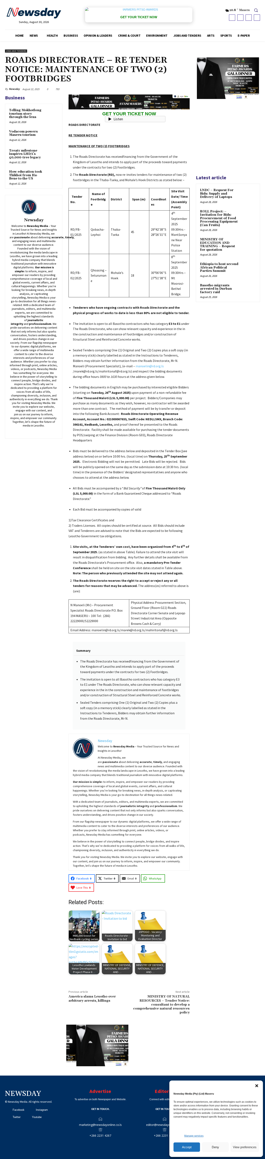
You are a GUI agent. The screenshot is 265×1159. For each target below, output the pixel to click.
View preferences (245, 1147)
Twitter (16, 1117)
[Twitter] (249, 17)
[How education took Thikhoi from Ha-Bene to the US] (52, 175)
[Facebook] (232, 17)
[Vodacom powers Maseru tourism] (52, 135)
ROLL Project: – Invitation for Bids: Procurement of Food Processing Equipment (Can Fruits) (219, 218)
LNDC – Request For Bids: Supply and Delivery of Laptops (217, 193)
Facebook (18, 1109)
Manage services (194, 1135)
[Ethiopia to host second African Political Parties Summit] (248, 269)
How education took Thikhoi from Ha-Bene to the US (25, 175)
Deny (215, 1147)
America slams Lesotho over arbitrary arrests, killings (92, 998)
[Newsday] (33, 207)
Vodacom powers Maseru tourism (23, 133)
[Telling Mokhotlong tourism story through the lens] (52, 114)
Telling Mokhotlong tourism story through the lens (25, 113)
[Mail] (36, 431)
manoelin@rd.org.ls (150, 366)
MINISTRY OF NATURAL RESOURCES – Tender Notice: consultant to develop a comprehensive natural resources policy (161, 1004)
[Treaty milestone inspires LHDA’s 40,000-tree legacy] (52, 154)
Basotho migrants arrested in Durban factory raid (216, 288)
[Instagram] (240, 17)
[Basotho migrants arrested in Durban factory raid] (248, 290)
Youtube (37, 1117)
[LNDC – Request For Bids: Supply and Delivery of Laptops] (248, 195)
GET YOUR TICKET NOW (138, 17)
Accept (187, 1147)
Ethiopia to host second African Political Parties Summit (219, 267)
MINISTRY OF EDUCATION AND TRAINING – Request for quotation (217, 244)
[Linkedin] (30, 431)
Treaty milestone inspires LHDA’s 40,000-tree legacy (25, 154)
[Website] (48, 431)
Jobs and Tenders (16, 51)
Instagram (42, 1109)
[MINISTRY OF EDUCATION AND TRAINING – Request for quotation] (248, 244)
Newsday (14, 89)
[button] (257, 1086)
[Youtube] (257, 17)
